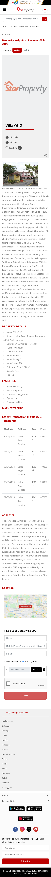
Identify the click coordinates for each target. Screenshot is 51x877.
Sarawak (5, 782)
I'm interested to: (12, 661)
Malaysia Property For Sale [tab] (17, 712)
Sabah (4, 778)
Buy (26, 661)
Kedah (5, 740)
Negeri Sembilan (9, 754)
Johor (4, 735)
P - (7, 669)
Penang (5, 730)
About (5, 795)
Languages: (6, 50)
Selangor (6, 726)
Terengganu (7, 787)
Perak (4, 763)
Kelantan (5, 745)
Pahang (5, 759)
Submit (25, 695)
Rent (35, 661)
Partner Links (8, 800)
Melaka (5, 749)
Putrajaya (6, 773)
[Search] (44, 19)
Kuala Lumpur (7, 721)
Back (7, 34)
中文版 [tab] (26, 50)
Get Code (36, 669)
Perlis (4, 768)
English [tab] (17, 50)
